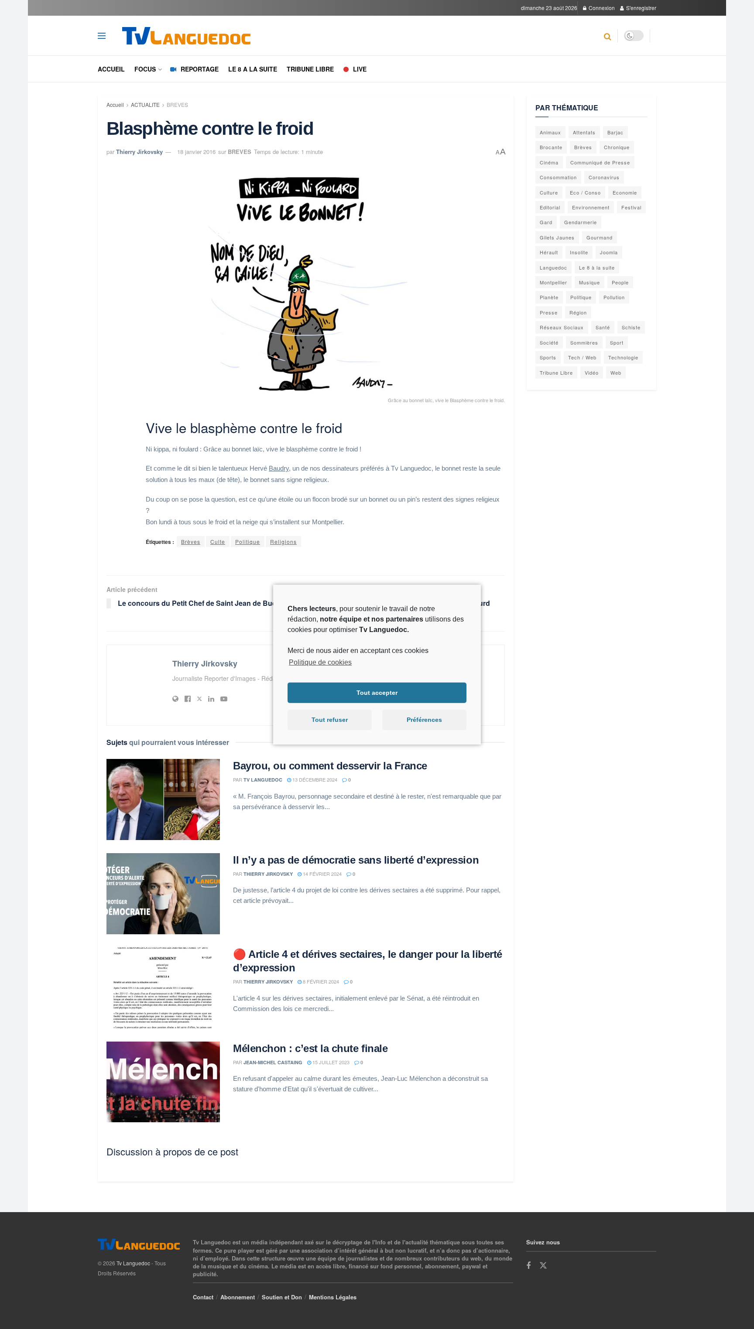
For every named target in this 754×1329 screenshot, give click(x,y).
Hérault (549, 252)
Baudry (279, 468)
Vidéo (592, 372)
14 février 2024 (322, 873)
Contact (203, 1297)
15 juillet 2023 (330, 1062)
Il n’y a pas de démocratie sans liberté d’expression (356, 860)
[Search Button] (607, 36)
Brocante (551, 146)
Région (578, 312)
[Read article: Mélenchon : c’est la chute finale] (163, 1082)
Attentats (584, 132)
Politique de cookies (320, 662)
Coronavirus (604, 177)
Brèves (190, 541)
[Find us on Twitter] (543, 1266)
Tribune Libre (556, 372)
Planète (549, 297)
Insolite (579, 252)
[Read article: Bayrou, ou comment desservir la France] (163, 799)
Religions (283, 541)
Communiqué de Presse (600, 162)
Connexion (601, 7)
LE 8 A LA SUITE (252, 69)
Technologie (623, 357)
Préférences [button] (424, 719)
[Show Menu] (102, 36)
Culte (217, 541)
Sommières (584, 342)
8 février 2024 (320, 981)
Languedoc (553, 267)
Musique (589, 282)
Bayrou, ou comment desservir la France (330, 766)
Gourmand (599, 237)
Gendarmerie (580, 222)
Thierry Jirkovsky (139, 151)
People (620, 282)
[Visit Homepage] (195, 36)
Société (549, 342)
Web (615, 372)
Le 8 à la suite (597, 267)
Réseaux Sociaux (562, 327)
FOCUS (145, 69)
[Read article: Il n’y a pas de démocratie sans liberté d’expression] (163, 893)
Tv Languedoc (262, 779)
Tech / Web (582, 357)
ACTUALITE (145, 104)
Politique (247, 541)
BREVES (177, 104)
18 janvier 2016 (196, 151)
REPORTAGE (200, 69)
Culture (549, 192)
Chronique (617, 146)
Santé (603, 327)
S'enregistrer (640, 7)
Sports (548, 357)
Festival (631, 207)
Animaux (550, 132)
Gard (546, 222)
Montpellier (553, 282)
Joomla (609, 252)
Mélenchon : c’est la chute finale (310, 1048)
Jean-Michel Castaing (272, 1062)
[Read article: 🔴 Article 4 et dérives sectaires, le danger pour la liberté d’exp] (163, 987)
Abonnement (237, 1297)
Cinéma (549, 162)
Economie (625, 192)
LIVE (360, 69)
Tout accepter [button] (377, 692)
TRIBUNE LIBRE (310, 69)
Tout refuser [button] (330, 719)
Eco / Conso (585, 192)
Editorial (550, 207)
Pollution (614, 297)
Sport (617, 342)
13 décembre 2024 (314, 779)
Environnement (591, 207)
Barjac (615, 132)
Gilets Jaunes (557, 237)
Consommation (558, 177)
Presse (549, 312)
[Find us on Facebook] (528, 1266)
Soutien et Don (282, 1297)
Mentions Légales (332, 1297)
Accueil (111, 69)
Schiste (631, 327)
